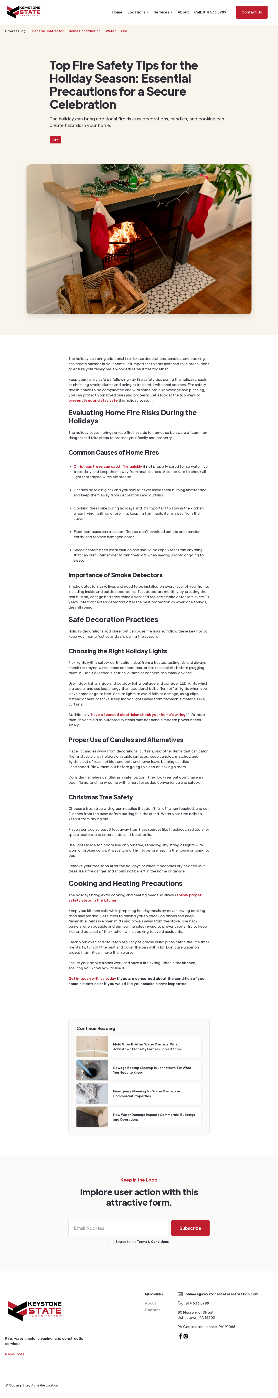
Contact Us (252, 12)
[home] (23, 12)
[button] (138, 12)
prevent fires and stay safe (93, 400)
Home (117, 12)
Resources (15, 1354)
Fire (124, 31)
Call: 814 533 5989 (210, 12)
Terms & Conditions (153, 1241)
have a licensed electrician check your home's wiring (138, 714)
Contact (152, 1309)
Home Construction (85, 31)
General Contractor (48, 31)
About (183, 12)
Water (111, 31)
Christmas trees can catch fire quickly (108, 466)
